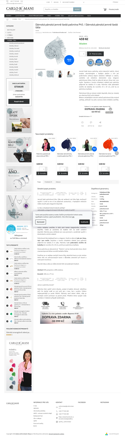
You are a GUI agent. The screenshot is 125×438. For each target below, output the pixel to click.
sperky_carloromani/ (65, 422)
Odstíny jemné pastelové (16, 43)
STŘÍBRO (10, 35)
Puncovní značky (38, 424)
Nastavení (40, 222)
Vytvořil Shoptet (114, 434)
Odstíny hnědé (13, 67)
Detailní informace (84, 116)
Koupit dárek (19, 101)
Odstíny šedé (13, 64)
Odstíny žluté (13, 59)
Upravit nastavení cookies (56, 434)
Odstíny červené (14, 48)
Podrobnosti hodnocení (59, 33)
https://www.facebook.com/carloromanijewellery (66, 418)
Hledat (77, 9)
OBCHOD (56, 2)
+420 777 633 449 (64, 411)
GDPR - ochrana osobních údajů (42, 413)
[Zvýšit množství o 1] (86, 53)
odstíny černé (13, 72)
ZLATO (9, 33)
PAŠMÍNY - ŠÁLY (11, 41)
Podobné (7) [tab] (48, 182)
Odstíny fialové (13, 62)
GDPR (35, 421)
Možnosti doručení (104, 48)
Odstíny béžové (14, 75)
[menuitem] (8, 15)
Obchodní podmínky (68, 2)
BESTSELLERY (11, 30)
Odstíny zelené (13, 54)
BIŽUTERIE (10, 38)
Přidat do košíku (97, 54)
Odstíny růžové (13, 46)
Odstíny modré (13, 70)
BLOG (35, 426)
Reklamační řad (37, 416)
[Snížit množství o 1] (86, 55)
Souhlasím (84, 222)
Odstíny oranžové (14, 51)
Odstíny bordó (13, 57)
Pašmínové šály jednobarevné (105, 193)
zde (73, 217)
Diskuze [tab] (58, 182)
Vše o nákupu (37, 418)
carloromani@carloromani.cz (66, 407)
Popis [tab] (39, 182)
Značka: (74, 33)
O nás (48, 2)
